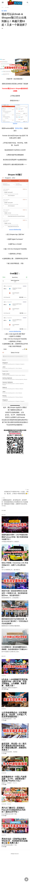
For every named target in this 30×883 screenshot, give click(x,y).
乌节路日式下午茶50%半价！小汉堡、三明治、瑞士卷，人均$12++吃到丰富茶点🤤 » (16, 492)
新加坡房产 (4, 739)
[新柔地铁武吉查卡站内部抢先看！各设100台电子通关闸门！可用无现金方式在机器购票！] (15, 609)
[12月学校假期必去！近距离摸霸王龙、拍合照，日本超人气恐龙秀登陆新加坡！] (15, 699)
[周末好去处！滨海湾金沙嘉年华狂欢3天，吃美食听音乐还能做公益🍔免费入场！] (15, 826)
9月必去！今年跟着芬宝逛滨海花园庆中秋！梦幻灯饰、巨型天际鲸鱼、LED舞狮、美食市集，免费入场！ (15, 682)
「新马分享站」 (19, 128)
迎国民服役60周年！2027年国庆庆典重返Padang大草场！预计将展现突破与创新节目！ (15, 537)
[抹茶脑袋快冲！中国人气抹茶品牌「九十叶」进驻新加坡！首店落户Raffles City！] (15, 763)
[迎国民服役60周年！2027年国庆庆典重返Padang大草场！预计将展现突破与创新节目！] (15, 524)
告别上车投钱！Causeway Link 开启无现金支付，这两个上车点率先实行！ (15, 565)
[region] (15, 43)
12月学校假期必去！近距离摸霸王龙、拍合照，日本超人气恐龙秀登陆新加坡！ (14, 714)
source (15, 123)
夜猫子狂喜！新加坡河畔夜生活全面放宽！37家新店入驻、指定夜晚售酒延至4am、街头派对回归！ (14, 593)
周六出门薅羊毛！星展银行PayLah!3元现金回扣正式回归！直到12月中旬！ (13, 810)
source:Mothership (15, 229)
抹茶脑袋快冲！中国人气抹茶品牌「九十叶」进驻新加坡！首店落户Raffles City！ (14, 779)
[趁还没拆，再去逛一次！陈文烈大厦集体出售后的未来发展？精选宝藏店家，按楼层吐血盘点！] (15, 730)
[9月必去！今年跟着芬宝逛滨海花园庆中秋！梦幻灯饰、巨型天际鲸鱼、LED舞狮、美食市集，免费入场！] (15, 666)
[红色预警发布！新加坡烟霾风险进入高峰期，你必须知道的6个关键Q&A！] (15, 637)
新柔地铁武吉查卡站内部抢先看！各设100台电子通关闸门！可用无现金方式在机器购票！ (15, 621)
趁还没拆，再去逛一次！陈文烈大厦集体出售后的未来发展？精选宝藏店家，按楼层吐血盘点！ (14, 746)
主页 (2, 7)
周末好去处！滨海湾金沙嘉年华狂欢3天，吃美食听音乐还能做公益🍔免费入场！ (15, 841)
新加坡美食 (4, 772)
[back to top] (26, 879)
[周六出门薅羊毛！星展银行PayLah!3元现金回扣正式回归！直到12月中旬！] (15, 794)
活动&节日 (4, 675)
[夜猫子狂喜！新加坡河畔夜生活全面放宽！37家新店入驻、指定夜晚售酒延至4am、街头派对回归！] (15, 580)
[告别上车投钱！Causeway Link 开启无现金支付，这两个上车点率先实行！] (15, 552)
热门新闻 (7, 7)
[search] (27, 2)
